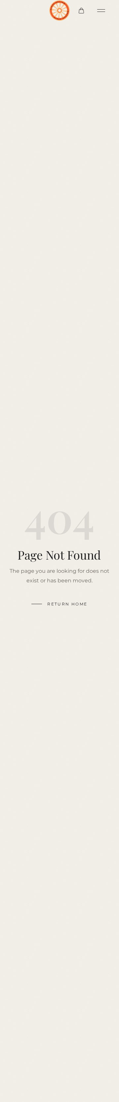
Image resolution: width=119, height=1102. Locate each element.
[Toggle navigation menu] (101, 10)
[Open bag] (81, 10)
